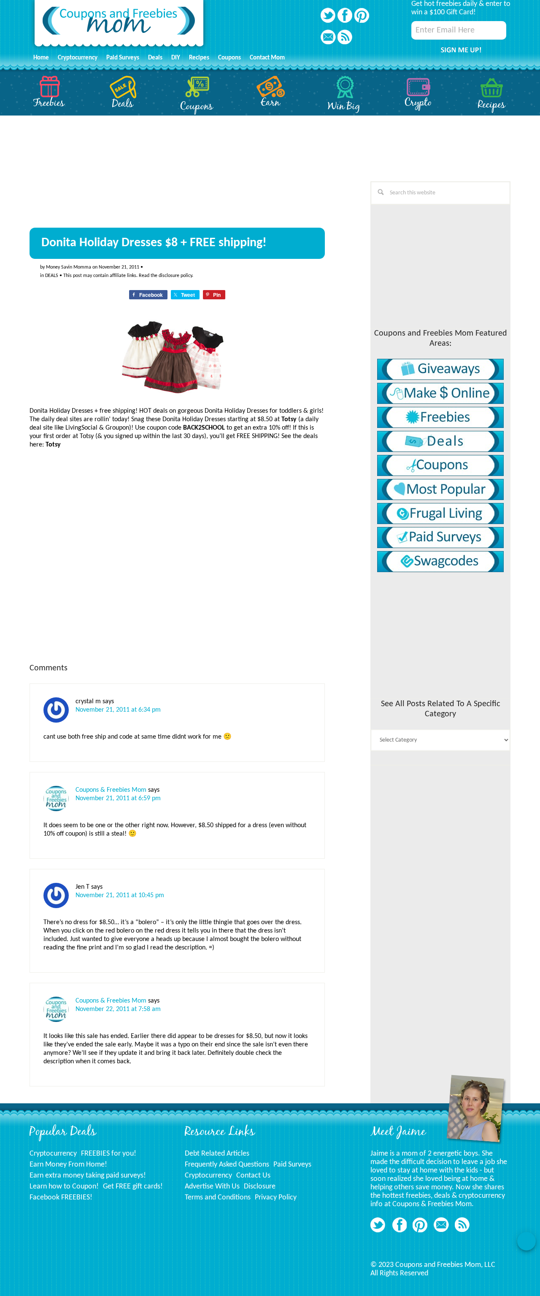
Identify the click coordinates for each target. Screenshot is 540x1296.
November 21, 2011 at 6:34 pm (118, 710)
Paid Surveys (292, 1165)
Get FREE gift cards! (133, 1187)
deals (51, 275)
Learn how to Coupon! (64, 1187)
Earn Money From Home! (68, 1165)
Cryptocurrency (53, 1154)
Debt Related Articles (217, 1154)
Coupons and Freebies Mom (119, 25)
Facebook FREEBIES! (61, 1198)
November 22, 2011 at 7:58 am (118, 1009)
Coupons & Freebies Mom (111, 790)
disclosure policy (175, 275)
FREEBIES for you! (108, 1154)
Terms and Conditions (218, 1198)
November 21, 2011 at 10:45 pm (120, 895)
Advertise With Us (212, 1187)
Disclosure (259, 1187)
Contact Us (253, 1176)
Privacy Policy (276, 1198)
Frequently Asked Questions (227, 1165)
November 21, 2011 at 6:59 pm (118, 798)
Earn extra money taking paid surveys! (88, 1176)
